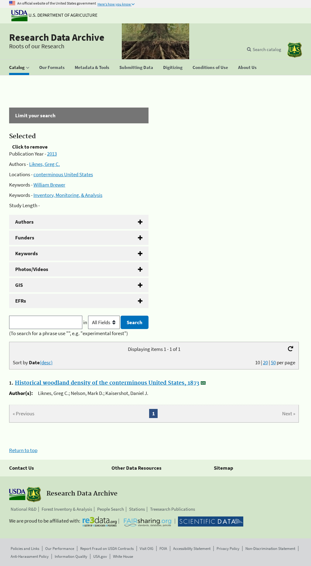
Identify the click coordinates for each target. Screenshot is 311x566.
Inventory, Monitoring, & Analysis (67, 195)
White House (123, 556)
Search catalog (267, 49)
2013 (52, 153)
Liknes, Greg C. (44, 164)
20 (265, 362)
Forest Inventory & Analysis (67, 509)
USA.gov (100, 556)
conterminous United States (63, 174)
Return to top (23, 450)
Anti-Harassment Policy (30, 556)
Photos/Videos (31, 269)
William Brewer (49, 184)
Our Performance (59, 548)
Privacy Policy (228, 548)
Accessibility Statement (191, 548)
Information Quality (71, 556)
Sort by (33, 362)
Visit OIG (146, 548)
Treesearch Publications (172, 509)
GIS (19, 285)
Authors (24, 221)
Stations (137, 509)
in (85, 322)
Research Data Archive (56, 37)
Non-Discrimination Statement (270, 548)
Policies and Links (25, 548)
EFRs (20, 300)
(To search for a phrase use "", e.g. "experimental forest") (68, 333)
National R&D (23, 509)
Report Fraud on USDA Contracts (107, 548)
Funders (24, 237)
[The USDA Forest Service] (294, 50)
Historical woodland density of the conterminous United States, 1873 (107, 383)
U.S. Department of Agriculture (62, 15)
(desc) (46, 362)
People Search (110, 509)
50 (273, 362)
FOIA (163, 548)
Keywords (26, 253)
